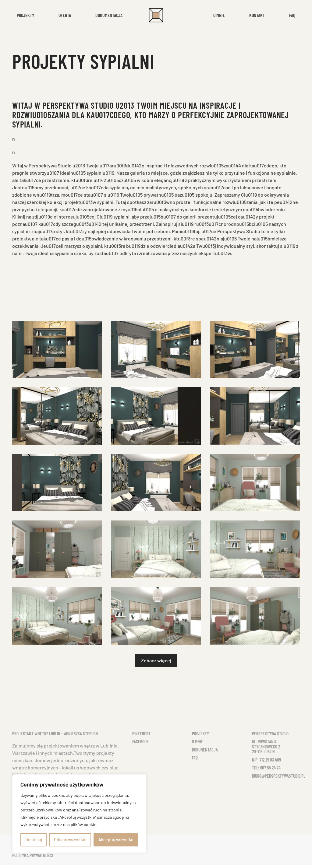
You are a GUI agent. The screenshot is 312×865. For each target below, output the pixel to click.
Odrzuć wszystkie (70, 839)
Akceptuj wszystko (115, 839)
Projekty (200, 733)
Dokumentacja (108, 15)
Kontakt (257, 15)
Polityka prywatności (32, 855)
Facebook (140, 741)
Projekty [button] (25, 15)
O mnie (219, 15)
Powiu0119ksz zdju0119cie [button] (57, 349)
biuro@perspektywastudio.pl (278, 776)
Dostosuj (33, 839)
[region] (79, 813)
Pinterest (141, 733)
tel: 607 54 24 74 (266, 767)
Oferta (64, 15)
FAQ (195, 757)
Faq (292, 15)
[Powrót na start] (156, 15)
